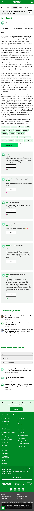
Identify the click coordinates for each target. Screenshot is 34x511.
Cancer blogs (5, 421)
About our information (22, 496)
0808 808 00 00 (17, 477)
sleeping (12, 133)
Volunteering (5, 453)
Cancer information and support (8, 433)
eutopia (8, 154)
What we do (21, 438)
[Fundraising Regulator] (19, 483)
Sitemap (19, 424)
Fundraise (4, 445)
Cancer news (21, 418)
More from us (6, 429)
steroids (11, 140)
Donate (16, 409)
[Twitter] (15, 489)
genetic (10, 130)
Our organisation (22, 441)
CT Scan (14, 137)
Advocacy (4, 450)
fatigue (3, 140)
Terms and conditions (6, 496)
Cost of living (5, 437)
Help (18, 421)
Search (8, 7)
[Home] (17, 2)
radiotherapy (19, 140)
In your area (4, 442)
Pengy (7, 202)
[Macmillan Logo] (7, 483)
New (30, 12)
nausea (3, 130)
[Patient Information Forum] (29, 483)
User (32, 2)
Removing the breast (25, 137)
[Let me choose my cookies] (3, 508)
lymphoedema (5, 126)
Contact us (21, 432)
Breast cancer (20, 133)
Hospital (25, 130)
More (5, 2)
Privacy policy (4, 498)
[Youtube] (19, 489)
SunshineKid (10, 23)
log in (21, 146)
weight (27, 126)
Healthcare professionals (5, 457)
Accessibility (20, 498)
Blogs (20, 7)
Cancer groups (5, 418)
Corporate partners (23, 443)
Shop (3, 460)
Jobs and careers (23, 435)
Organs (21, 126)
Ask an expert (5, 424)
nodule (14, 126)
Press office (21, 446)
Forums (15, 7)
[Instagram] (23, 489)
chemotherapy (5, 137)
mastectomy (29, 140)
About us (4, 463)
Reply (11, 166)
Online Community (8, 415)
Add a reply (9, 145)
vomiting (4, 133)
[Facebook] (11, 489)
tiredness (18, 130)
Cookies (19, 494)
